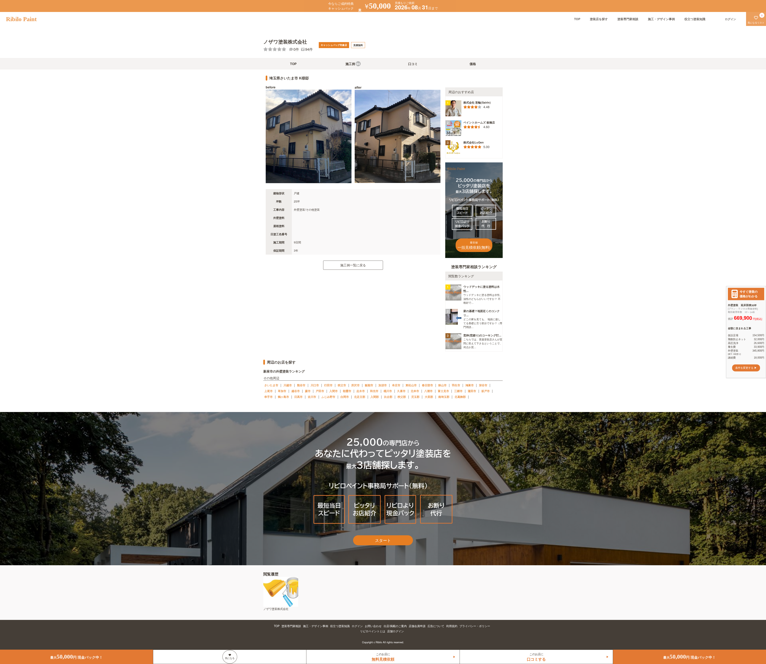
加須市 (382, 385)
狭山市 (442, 385)
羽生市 (456, 385)
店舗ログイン (395, 631)
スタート (383, 540)
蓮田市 (472, 391)
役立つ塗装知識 (694, 19)
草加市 (282, 391)
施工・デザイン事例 (661, 19)
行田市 (328, 385)
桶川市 (388, 391)
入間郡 (374, 397)
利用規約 (451, 626)
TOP (577, 19)
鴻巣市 (469, 385)
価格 (473, 63)
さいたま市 (271, 385)
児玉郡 (415, 397)
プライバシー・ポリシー (474, 626)
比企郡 (388, 397)
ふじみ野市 (328, 397)
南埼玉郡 (443, 397)
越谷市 (295, 391)
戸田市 (320, 391)
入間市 (333, 391)
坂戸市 (485, 391)
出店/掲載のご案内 (395, 626)
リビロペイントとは (372, 631)
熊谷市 (301, 385)
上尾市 (268, 391)
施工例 (352, 63)
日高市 (298, 397)
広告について (435, 626)
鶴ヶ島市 (283, 397)
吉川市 (312, 397)
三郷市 (458, 391)
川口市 (315, 385)
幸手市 (268, 397)
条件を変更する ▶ (746, 367)
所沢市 (355, 385)
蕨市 (308, 391)
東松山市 (411, 385)
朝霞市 (347, 391)
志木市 (360, 391)
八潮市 (428, 391)
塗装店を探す (599, 19)
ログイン (357, 626)
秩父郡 (402, 397)
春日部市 (427, 385)
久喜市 (401, 391)
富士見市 (443, 391)
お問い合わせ (373, 626)
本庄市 (396, 385)
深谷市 (483, 385)
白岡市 (345, 397)
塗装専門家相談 (627, 19)
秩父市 (342, 385)
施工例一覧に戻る (353, 265)
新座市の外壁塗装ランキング (284, 371)
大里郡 (429, 397)
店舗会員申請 (417, 626)
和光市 (374, 391)
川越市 (287, 385)
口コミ (413, 63)
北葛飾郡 (460, 397)
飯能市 (369, 385)
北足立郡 (359, 397)
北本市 (415, 391)
